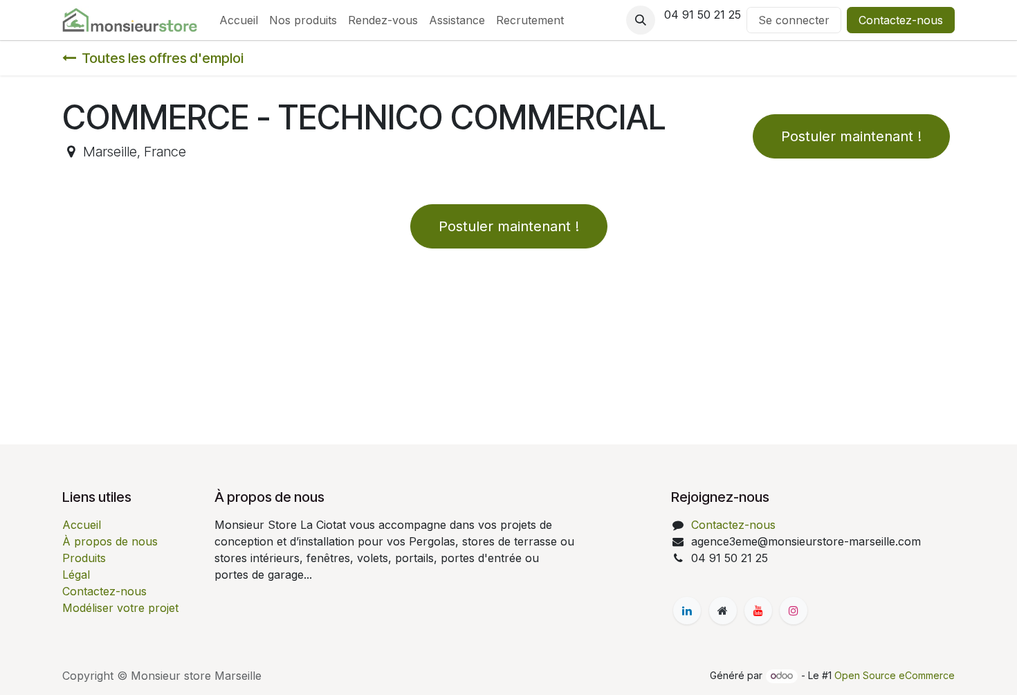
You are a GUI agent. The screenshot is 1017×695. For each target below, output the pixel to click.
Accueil (81, 525)
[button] (640, 20)
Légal (76, 574)
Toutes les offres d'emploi (163, 58)
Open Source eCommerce (894, 675)
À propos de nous (110, 541)
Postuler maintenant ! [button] (851, 136)
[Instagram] (793, 610)
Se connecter (794, 20)
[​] (687, 610)
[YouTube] (758, 610)
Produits (84, 558)
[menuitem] (239, 20)
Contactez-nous (901, 20)
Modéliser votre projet (120, 608)
